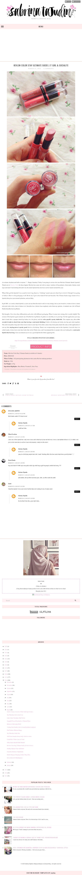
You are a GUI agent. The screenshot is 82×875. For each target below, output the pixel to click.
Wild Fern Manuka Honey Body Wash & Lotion (19, 736)
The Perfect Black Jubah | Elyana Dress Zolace (29, 797)
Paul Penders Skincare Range (14, 730)
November (9, 685)
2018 (6, 668)
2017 (6, 671)
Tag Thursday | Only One (13, 733)
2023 (6, 652)
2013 (6, 770)
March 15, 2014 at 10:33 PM (16, 413)
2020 (6, 662)
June (8, 700)
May (8, 703)
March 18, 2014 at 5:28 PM (26, 498)
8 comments (49, 68)
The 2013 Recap (18, 817)
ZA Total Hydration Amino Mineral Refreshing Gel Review (32, 827)
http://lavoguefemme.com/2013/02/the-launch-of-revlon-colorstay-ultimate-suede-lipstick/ (41, 340)
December (9, 682)
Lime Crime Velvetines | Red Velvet (16, 718)
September (9, 691)
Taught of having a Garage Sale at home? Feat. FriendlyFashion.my (35, 837)
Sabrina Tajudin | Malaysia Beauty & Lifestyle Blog (38, 864)
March (8, 710)
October (9, 688)
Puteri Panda (11, 460)
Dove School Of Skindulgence (14, 758)
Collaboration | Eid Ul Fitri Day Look (25, 807)
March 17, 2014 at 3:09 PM (26, 451)
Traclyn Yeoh (14, 285)
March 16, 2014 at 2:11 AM (26, 425)
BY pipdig (51, 873)
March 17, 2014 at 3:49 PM (16, 463)
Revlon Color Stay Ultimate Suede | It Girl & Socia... (20, 745)
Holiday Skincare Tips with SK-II (15, 748)
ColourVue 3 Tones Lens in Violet (15, 739)
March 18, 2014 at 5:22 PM (16, 486)
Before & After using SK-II (14, 724)
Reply (77, 418)
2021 (6, 659)
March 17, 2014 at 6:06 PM (26, 475)
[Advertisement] (41, 46)
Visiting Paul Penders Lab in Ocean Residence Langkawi (21, 727)
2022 (6, 655)
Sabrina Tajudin (22, 423)
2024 (6, 649)
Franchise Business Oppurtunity (15, 751)
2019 (6, 665)
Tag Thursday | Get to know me (15, 715)
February (9, 762)
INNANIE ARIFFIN (14, 411)
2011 (6, 776)
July (8, 697)
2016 (6, 674)
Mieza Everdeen (12, 434)
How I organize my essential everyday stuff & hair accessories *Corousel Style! (40, 848)
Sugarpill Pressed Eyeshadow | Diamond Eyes (18, 721)
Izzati (9, 484)
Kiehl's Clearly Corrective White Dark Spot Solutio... (20, 712)
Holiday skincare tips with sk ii (63, 395)
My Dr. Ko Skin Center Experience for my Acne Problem (31, 787)
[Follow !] (68, 2)
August (8, 694)
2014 (6, 680)
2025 (6, 646)
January (9, 765)
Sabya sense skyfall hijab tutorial (20, 395)
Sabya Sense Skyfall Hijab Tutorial (16, 742)
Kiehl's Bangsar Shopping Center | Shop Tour (18, 755)
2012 (6, 773)
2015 (6, 677)
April (8, 707)
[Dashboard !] (76, 2)
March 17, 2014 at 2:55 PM (16, 437)
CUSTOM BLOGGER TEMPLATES (37, 873)
